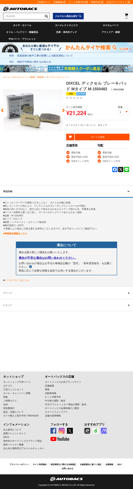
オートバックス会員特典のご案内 (62, 408)
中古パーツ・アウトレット (22, 39)
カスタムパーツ (111, 25)
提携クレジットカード (14, 433)
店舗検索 (57, 2)
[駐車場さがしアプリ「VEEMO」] (95, 431)
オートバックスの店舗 (59, 376)
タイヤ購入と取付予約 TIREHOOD (21, 415)
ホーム (6, 77)
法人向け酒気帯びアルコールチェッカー (23, 448)
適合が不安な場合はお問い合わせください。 (48, 257)
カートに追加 (98, 137)
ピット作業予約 (77, 2)
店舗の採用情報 (53, 415)
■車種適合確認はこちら (15, 233)
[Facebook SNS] (53, 431)
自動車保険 (50, 393)
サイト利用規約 (40, 464)
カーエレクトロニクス (66, 25)
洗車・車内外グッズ (66, 32)
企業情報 (109, 464)
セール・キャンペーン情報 (16, 393)
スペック (7, 293)
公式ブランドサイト (116, 2)
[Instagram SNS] (62, 431)
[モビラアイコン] (104, 431)
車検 (47, 389)
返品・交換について (13, 412)
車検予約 (95, 2)
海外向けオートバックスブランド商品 (22, 441)
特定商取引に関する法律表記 (63, 464)
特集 (5, 397)
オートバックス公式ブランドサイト (63, 382)
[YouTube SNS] (59, 439)
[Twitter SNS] (70, 431)
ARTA (6, 437)
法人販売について (12, 429)
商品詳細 (7, 191)
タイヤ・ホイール (22, 25)
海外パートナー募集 (13, 444)
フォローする (59, 424)
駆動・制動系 (37, 77)
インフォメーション (16, 424)
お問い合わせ (67, 468)
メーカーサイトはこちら (17, 280)
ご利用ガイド (43, 2)
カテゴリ (7, 385)
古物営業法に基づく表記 (90, 464)
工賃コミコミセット (13, 389)
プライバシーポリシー (19, 464)
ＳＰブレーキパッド (56, 77)
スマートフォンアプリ (56, 412)
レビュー (7, 305)
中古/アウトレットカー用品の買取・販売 (65, 404)
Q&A (5, 404)
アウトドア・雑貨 (111, 32)
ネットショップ (13, 376)
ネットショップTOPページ (17, 382)
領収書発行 (9, 408)
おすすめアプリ (94, 424)
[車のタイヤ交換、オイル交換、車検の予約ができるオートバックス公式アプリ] (87, 431)
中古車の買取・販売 (55, 400)
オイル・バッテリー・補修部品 (22, 32)
